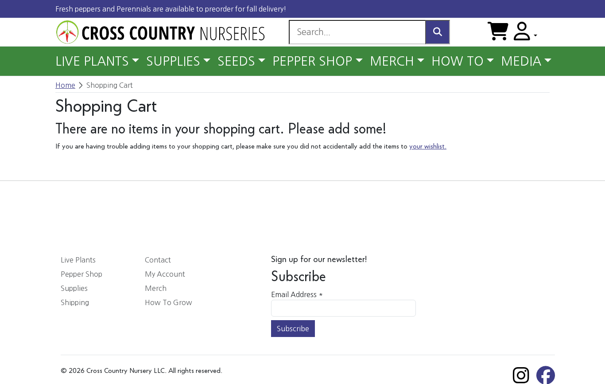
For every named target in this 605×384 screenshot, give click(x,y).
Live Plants (78, 259)
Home (65, 85)
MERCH (392, 61)
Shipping (75, 302)
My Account (165, 274)
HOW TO (457, 61)
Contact (158, 259)
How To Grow (168, 302)
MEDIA (521, 61)
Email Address (297, 294)
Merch (156, 288)
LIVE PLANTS (92, 61)
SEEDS (236, 61)
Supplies (74, 288)
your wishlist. (427, 146)
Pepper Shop (81, 274)
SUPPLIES (173, 61)
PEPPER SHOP (312, 61)
